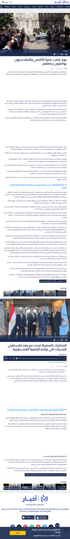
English (6, 2)
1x (10, 358)
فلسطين (40, 6)
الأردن (52, 6)
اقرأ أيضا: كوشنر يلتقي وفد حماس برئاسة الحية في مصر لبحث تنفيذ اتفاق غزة (35, 410)
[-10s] (60, 358)
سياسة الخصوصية (38, 535)
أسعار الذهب (59, 6)
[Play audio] (6, 358)
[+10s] (64, 358)
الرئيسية (67, 6)
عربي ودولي (27, 6)
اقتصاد (19, 6)
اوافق (18, 533)
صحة (47, 6)
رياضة (13, 6)
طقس (34, 6)
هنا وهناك (7, 6)
